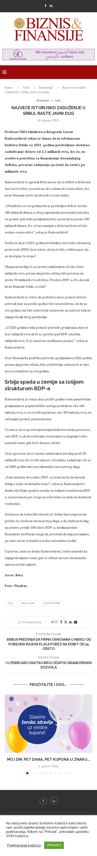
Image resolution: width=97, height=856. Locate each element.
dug (10, 603)
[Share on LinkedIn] (70, 622)
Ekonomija (46, 87)
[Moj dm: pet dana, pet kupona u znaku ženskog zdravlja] (48, 723)
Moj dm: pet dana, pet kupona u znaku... (48, 759)
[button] (9, 734)
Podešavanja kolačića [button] (24, 845)
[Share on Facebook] (61, 622)
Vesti (26, 87)
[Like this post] (56, 622)
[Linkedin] (51, 6)
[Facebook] (45, 6)
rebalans (28, 603)
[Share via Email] (75, 622)
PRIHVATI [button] (54, 845)
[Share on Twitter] (65, 622)
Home (9, 87)
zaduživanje (52, 603)
